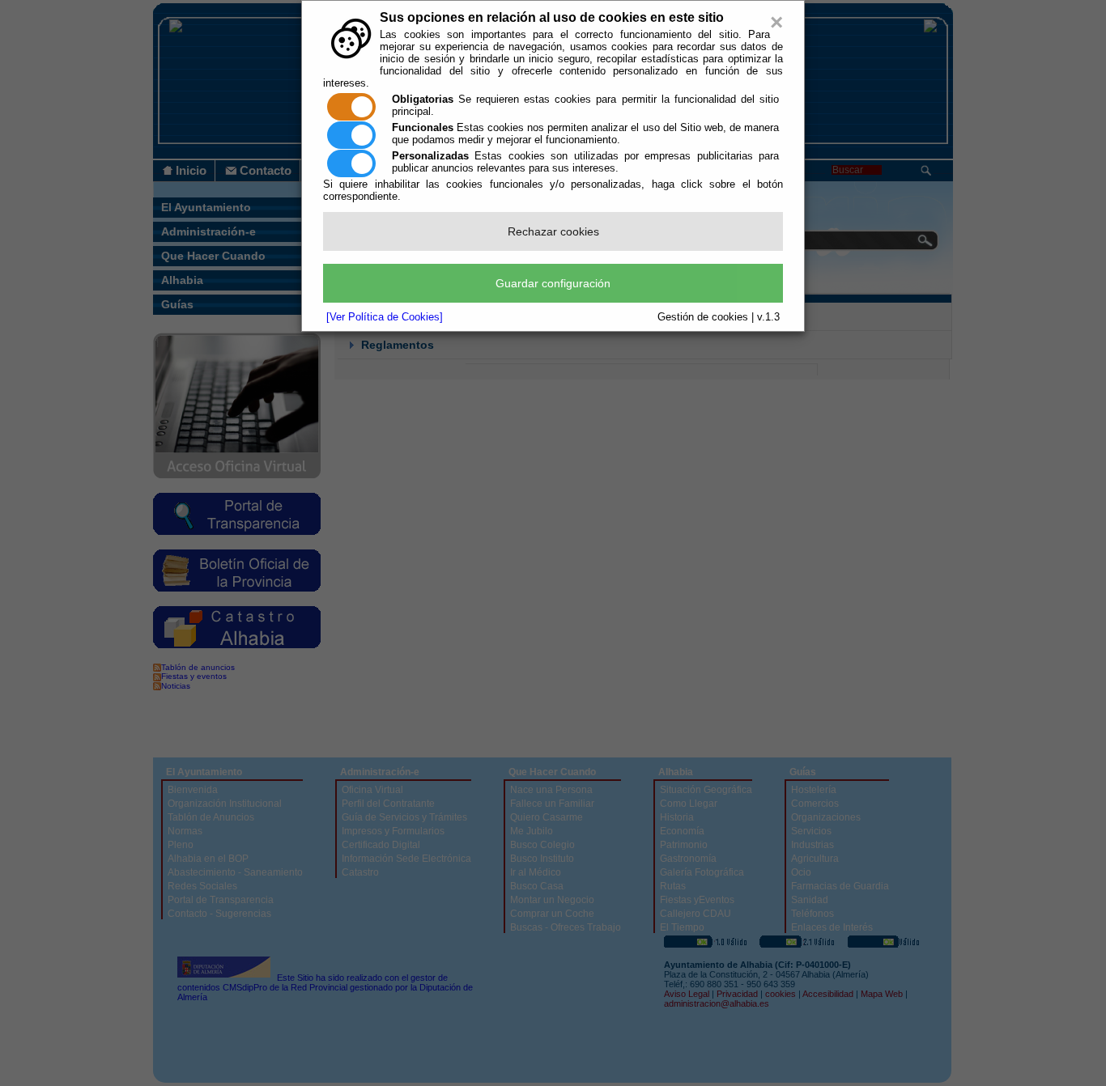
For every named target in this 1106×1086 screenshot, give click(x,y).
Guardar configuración (553, 283)
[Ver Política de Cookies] (384, 317)
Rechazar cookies (553, 231)
